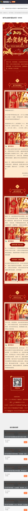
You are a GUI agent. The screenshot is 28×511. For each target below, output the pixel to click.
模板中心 (5, 12)
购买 (25, 442)
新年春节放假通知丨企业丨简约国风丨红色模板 (16, 504)
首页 (1, 12)
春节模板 (11, 12)
